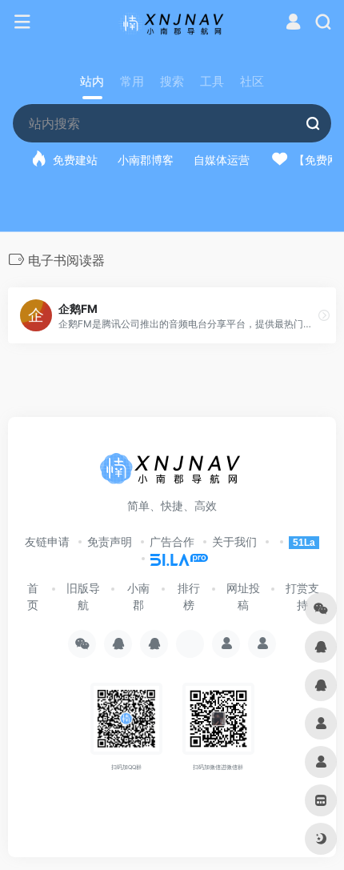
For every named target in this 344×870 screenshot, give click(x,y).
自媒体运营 (222, 159)
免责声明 (109, 541)
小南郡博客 (146, 159)
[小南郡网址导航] (172, 22)
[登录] (293, 24)
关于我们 (234, 541)
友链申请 (47, 541)
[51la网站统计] (172, 558)
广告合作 (172, 541)
